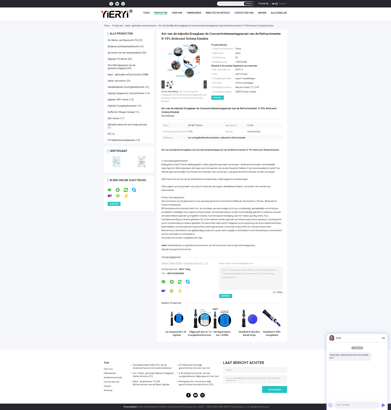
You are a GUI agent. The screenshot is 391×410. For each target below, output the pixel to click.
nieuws (262, 13)
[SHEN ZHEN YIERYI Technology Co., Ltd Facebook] (111, 4)
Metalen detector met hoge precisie (127, 124)
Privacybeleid (130, 407)
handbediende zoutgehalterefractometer (187, 245)
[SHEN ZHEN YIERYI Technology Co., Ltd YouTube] (117, 4)
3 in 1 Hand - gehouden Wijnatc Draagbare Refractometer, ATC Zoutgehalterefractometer (153, 375)
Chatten (217, 97)
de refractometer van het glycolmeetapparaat (232, 245)
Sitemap (108, 390)
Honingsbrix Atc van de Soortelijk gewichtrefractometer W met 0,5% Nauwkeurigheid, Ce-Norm (196, 383)
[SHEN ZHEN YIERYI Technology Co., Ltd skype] (136, 190)
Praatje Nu (263, 3)
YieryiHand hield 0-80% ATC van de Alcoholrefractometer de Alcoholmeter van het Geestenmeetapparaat (152, 367)
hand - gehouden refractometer (140, 25)
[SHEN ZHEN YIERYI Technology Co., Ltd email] (111, 190)
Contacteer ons (244, 13)
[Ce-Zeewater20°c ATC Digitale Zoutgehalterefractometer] (177, 318)
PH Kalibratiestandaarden (121, 140)
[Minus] (383, 338)
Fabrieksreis (194, 13)
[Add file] (330, 405)
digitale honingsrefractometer (176, 249)
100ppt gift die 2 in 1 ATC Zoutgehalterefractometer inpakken (201, 333)
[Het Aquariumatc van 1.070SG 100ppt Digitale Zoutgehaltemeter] (222, 318)
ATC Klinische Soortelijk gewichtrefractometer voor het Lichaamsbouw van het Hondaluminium (198, 367)
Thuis (146, 13)
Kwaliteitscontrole (218, 13)
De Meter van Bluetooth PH (123, 40)
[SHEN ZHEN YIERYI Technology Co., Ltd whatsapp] (119, 190)
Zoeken (248, 4)
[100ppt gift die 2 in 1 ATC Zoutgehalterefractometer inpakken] (201, 318)
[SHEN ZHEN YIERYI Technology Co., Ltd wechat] (128, 190)
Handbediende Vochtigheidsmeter (126, 87)
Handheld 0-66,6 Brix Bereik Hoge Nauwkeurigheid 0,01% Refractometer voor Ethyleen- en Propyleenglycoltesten (249, 333)
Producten (160, 13)
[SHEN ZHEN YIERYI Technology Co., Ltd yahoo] (111, 196)
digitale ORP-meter (118, 99)
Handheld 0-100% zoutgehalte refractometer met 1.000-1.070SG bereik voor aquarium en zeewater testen (272, 333)
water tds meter (116, 80)
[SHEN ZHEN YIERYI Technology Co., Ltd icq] (120, 196)
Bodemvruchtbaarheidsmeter (123, 46)
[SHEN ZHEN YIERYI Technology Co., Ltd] (116, 13)
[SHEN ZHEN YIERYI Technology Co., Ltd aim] (128, 196)
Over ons (177, 13)
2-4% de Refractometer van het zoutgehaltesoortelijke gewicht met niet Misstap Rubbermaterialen (199, 375)
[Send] (383, 405)
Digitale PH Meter (117, 59)
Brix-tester (113, 118)
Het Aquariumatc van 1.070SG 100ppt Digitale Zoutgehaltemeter (222, 333)
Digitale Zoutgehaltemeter (122, 105)
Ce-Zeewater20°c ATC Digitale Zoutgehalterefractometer (176, 333)
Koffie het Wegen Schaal (121, 112)
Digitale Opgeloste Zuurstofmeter (126, 93)
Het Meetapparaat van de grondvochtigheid (121, 67)
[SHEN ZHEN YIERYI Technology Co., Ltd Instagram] (123, 4)
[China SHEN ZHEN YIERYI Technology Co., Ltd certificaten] (116, 161)
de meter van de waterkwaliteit (124, 52)
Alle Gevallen (279, 13)
